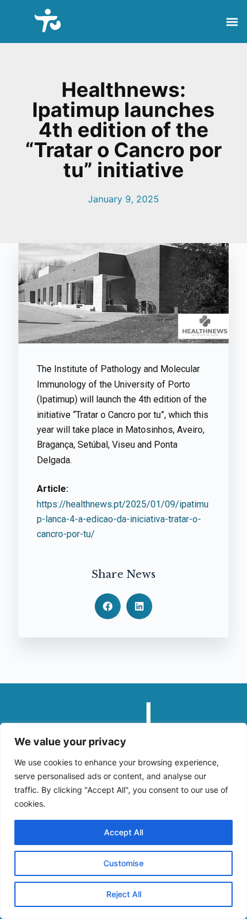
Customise (123, 863)
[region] (123, 821)
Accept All (123, 832)
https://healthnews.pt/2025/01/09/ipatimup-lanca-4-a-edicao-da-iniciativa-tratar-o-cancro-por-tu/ (123, 519)
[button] (231, 21)
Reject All (123, 894)
